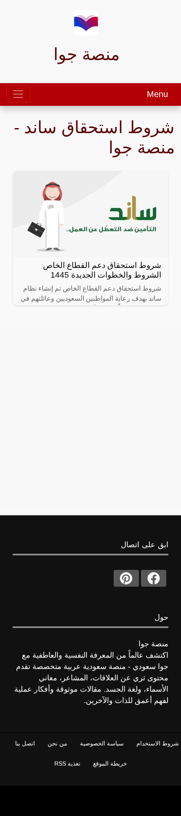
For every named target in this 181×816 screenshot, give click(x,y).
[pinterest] (126, 578)
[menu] (18, 94)
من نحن (57, 743)
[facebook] (153, 578)
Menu (157, 94)
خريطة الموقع (110, 763)
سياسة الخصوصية (102, 743)
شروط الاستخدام (157, 743)
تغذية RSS (67, 763)
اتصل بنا (25, 743)
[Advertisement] (90, 417)
